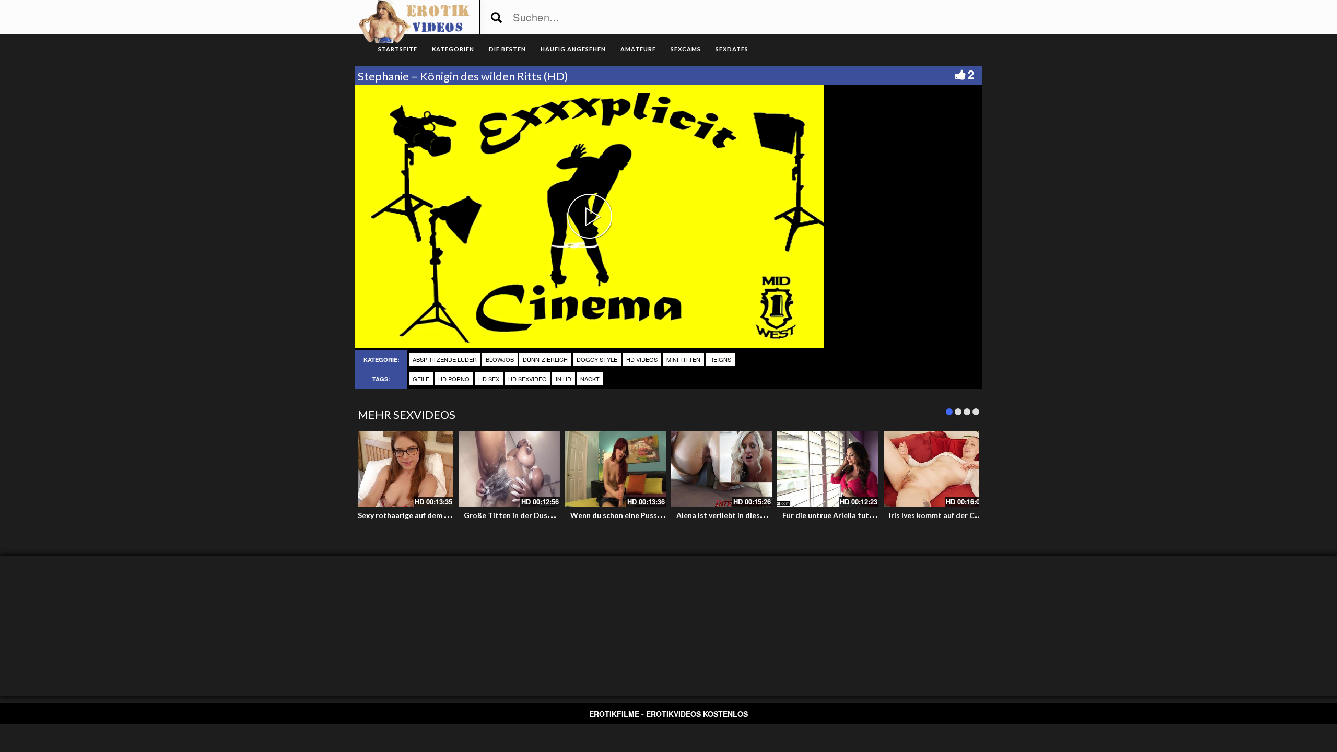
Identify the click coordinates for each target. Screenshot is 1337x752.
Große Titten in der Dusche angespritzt (533, 515)
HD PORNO (454, 378)
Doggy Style (597, 359)
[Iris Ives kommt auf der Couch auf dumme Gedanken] (934, 469)
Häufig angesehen (573, 48)
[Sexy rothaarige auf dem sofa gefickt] (403, 469)
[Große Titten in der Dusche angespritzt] (509, 469)
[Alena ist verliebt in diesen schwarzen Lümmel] (721, 469)
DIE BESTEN (507, 48)
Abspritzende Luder (445, 359)
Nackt (590, 378)
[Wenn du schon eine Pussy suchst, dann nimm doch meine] (615, 469)
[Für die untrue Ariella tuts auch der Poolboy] (827, 469)
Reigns (720, 359)
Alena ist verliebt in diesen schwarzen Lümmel (755, 515)
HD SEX (488, 378)
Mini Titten (683, 359)
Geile (421, 378)
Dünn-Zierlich (545, 359)
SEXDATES (732, 48)
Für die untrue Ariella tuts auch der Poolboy (858, 515)
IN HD (563, 378)
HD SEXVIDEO (527, 378)
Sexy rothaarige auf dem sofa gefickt (421, 515)
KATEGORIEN (453, 48)
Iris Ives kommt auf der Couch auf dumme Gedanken (978, 515)
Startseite (397, 48)
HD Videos (642, 359)
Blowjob (500, 359)
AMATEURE (638, 48)
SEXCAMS (686, 48)
